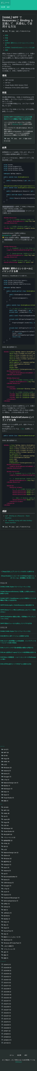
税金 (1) (6, 955)
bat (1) (5, 874)
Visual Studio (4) (9, 831)
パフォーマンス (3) (9, 837)
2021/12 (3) (7, 1019)
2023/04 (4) (7, 995)
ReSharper (15, 124)
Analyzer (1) (7, 864)
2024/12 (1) (7, 964)
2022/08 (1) (7, 1007)
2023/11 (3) (7, 986)
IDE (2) (6, 846)
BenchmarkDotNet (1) (10, 877)
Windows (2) (7, 767)
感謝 (6, 50)
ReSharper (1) (8, 789)
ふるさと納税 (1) (9, 946)
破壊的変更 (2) (8, 840)
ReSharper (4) (8, 828)
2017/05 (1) (7, 1043)
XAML (6, 31)
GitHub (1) (7, 907)
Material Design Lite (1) (11, 783)
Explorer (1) (7, 895)
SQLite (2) (7, 855)
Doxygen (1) (7, 777)
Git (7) (6, 816)
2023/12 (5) (7, 982)
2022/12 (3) (7, 1004)
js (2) (5, 764)
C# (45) (6, 807)
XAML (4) (6, 761)
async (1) (6, 867)
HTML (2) (6, 843)
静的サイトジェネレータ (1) (12, 937)
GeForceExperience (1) (11, 901)
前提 (6, 38)
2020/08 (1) (7, 1028)
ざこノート (5, 3)
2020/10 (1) (7, 1022)
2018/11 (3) (7, 1031)
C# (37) (6, 749)
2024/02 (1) (7, 976)
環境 (6, 35)
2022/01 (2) (7, 1016)
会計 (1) (6, 952)
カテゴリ (2, 746)
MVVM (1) (7, 916)
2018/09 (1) (7, 1034)
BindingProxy (6, 235)
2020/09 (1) (7, 1025)
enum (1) (6, 892)
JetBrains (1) (7, 913)
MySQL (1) (7, 786)
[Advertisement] (18, 550)
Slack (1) (6, 795)
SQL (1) (6, 934)
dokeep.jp (18, 1062)
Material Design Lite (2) (11, 852)
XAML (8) (6, 813)
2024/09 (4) (7, 967)
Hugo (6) (6, 758)
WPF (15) (6, 810)
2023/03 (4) (7, 998)
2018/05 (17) (7, 1040)
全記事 (3, 7)
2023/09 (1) (7, 989)
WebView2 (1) (8, 940)
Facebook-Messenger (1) (11, 898)
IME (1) (6, 910)
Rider (20, 124)
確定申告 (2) (7, 861)
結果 (6, 40)
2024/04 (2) (7, 973)
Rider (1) (6, 792)
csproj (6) (7, 819)
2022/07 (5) (7, 1010)
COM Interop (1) (9, 883)
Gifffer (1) (7, 904)
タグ (1, 804)
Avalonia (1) (7, 771)
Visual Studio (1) (9, 798)
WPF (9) (6, 752)
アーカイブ (3, 961)
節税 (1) (6, 801)
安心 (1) (6, 925)
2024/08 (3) (7, 970)
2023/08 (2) (7, 992)
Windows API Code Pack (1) (12, 943)
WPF (17, 31)
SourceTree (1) (8, 931)
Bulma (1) (6, 773)
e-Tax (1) (6, 780)
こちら (22, 429)
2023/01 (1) (7, 1001)
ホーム (12, 1055)
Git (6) (6, 755)
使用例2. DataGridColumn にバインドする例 (19, 47)
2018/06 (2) (7, 1037)
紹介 (8, 7)
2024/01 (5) (7, 980)
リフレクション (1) (9, 949)
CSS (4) (6, 825)
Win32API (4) (8, 834)
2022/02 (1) (7, 1013)
